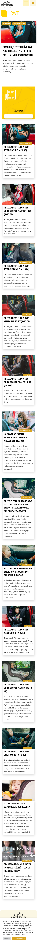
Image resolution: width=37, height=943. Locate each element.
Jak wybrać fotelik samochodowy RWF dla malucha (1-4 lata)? (15, 437)
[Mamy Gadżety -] (7, 4)
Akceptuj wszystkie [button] (19, 938)
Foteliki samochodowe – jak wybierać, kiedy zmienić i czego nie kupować (18, 572)
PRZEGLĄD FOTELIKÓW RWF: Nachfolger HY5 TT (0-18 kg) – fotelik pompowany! (18, 50)
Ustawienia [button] (7, 938)
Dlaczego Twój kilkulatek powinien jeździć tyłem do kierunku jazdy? (17, 867)
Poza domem (6, 23)
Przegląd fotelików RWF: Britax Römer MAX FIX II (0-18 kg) (18, 688)
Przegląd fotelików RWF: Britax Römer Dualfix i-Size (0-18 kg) (17, 382)
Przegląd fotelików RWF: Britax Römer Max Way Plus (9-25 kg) (18, 211)
